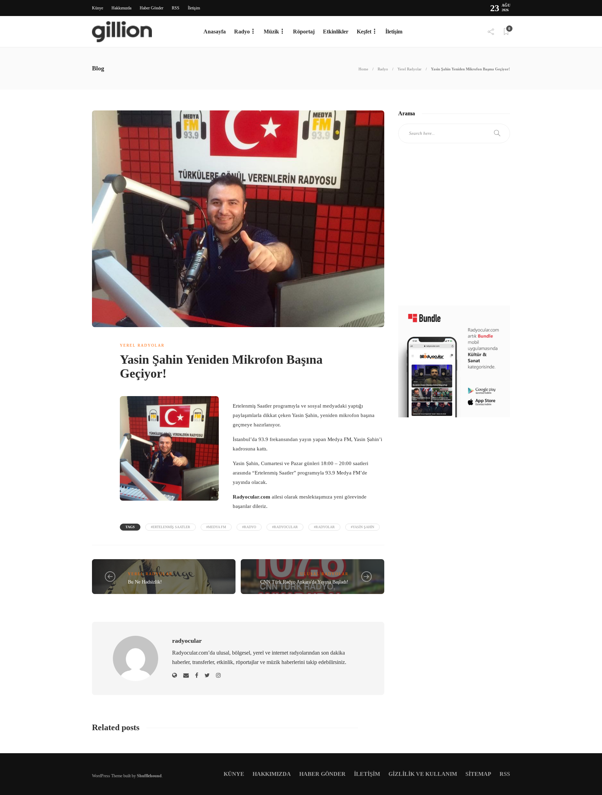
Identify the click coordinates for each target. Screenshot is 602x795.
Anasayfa (214, 31)
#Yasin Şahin (362, 527)
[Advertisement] (454, 230)
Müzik (271, 31)
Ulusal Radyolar (324, 574)
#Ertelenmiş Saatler (170, 527)
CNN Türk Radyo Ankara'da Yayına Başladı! (304, 582)
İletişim (194, 8)
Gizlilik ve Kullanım (422, 774)
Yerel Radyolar (410, 69)
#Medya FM (216, 527)
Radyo (242, 31)
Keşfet (364, 31)
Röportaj (304, 31)
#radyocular (285, 527)
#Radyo (249, 527)
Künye (97, 8)
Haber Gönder (151, 8)
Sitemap (478, 774)
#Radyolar (324, 527)
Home (363, 69)
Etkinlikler (335, 31)
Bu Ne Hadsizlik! (145, 582)
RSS (175, 8)
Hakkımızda (121, 8)
